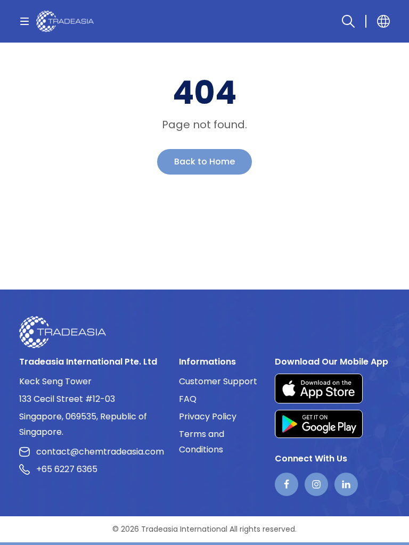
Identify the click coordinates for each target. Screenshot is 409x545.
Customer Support (218, 381)
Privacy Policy (207, 416)
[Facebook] (286, 484)
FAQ (188, 399)
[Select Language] (383, 21)
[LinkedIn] (346, 484)
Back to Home (204, 161)
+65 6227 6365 (66, 469)
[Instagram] (316, 484)
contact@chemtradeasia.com (100, 451)
